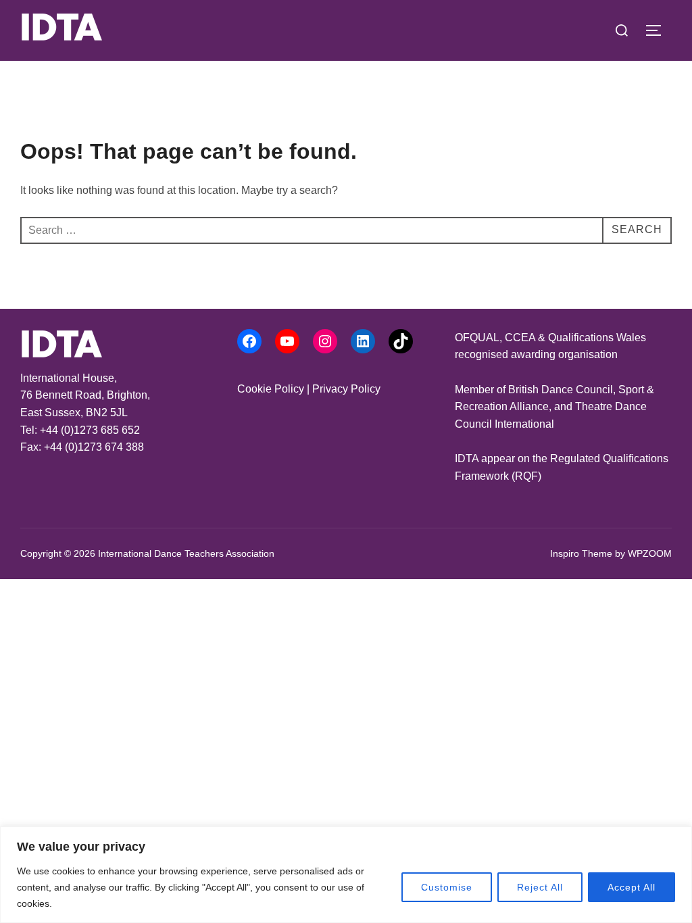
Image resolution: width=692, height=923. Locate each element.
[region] (346, 874)
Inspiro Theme (581, 553)
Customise (446, 887)
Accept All (632, 887)
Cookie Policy (270, 389)
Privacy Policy (346, 389)
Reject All (540, 887)
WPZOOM (650, 553)
